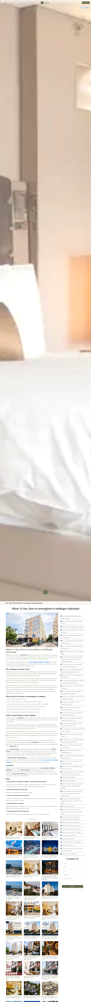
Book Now (85, 2)
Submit (72, 886)
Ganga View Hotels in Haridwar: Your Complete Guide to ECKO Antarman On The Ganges (71, 801)
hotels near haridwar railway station (70, 829)
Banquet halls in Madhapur (68, 780)
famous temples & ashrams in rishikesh (71, 832)
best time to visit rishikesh (68, 806)
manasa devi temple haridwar (69, 854)
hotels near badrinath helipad (69, 835)
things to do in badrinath (68, 838)
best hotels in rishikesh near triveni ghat (71, 825)
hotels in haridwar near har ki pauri (70, 822)
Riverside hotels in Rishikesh (69, 777)
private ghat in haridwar (68, 845)
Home (6, 603)
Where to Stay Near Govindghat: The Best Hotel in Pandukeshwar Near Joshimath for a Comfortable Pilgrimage (71, 659)
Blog (10, 603)
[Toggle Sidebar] (2, 2)
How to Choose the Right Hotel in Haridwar (72, 627)
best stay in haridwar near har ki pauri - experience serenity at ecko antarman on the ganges (71, 812)
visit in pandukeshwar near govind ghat (71, 842)
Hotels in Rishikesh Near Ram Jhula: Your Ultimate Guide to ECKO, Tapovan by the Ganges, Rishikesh (71, 793)
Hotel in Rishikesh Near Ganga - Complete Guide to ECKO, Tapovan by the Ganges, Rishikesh (72, 786)
